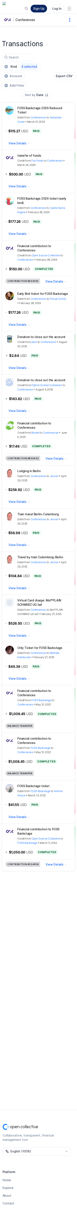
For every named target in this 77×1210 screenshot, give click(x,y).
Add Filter (17, 85)
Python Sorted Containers (46, 385)
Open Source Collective (45, 255)
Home (7, 1180)
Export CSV (64, 76)
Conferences (25, 20)
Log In (56, 8)
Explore (8, 1188)
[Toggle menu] (69, 8)
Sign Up (38, 8)
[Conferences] (8, 19)
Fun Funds (37, 160)
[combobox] (36, 95)
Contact (8, 1203)
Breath (35, 432)
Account (16, 76)
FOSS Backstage (41, 700)
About (7, 1195)
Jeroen (54, 476)
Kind (23, 66)
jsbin (34, 342)
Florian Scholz (58, 298)
